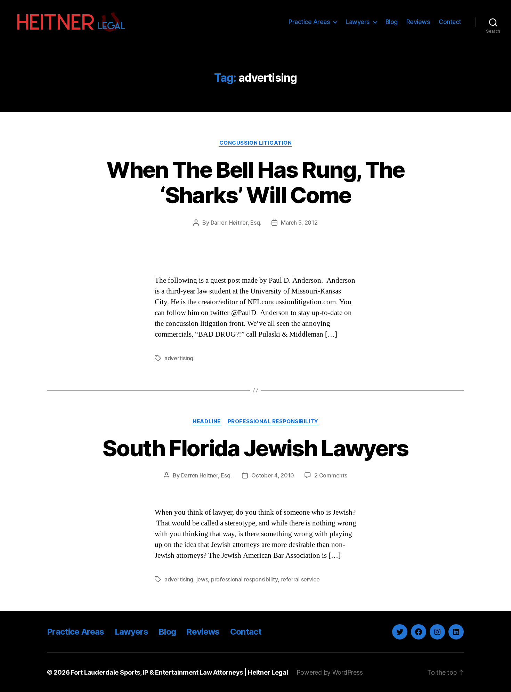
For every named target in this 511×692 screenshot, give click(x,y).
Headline (206, 421)
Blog (392, 21)
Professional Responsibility (273, 421)
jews (202, 579)
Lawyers (358, 21)
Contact (450, 21)
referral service (300, 579)
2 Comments (330, 475)
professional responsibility (244, 579)
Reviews (418, 21)
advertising (178, 358)
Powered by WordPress (330, 672)
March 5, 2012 (299, 222)
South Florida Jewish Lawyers (255, 448)
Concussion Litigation (255, 143)
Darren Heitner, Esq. (236, 222)
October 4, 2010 (272, 475)
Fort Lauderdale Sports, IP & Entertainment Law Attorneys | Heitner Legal (179, 672)
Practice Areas (309, 21)
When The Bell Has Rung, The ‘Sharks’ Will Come (255, 182)
